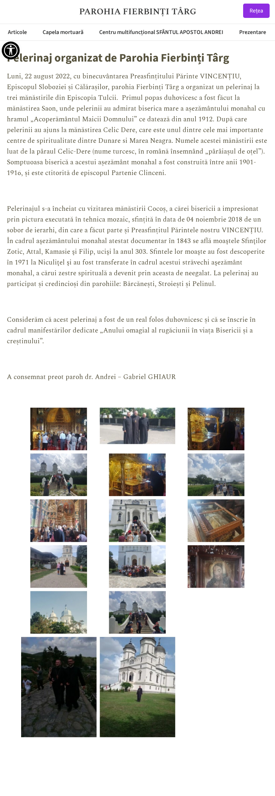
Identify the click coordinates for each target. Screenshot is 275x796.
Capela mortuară (63, 32)
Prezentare (252, 32)
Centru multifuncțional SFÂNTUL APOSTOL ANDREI (161, 32)
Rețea (256, 11)
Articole (17, 32)
